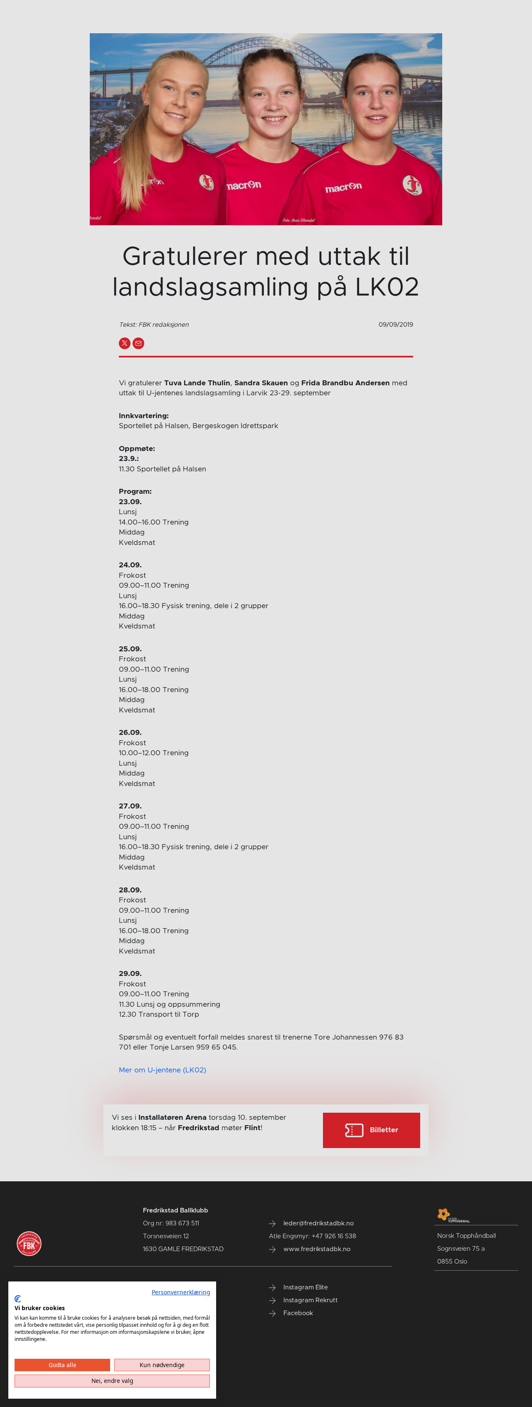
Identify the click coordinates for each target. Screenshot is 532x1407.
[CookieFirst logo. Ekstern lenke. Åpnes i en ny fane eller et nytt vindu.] (18, 1299)
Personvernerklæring (181, 1292)
